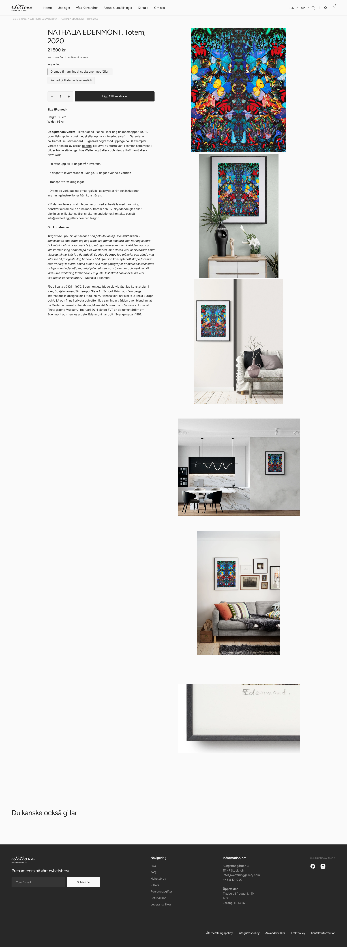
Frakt (63, 57)
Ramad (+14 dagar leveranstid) (71, 81)
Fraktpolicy (298, 933)
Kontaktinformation (323, 933)
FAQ (153, 866)
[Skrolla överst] (343, 943)
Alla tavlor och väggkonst (43, 19)
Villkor (155, 885)
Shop (24, 19)
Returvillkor (158, 898)
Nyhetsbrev (158, 878)
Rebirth (87, 146)
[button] (313, 8)
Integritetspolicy (249, 933)
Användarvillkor (275, 933)
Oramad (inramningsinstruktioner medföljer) (80, 72)
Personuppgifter (161, 891)
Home (15, 19)
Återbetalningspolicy (219, 933)
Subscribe (83, 882)
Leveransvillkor (161, 904)
